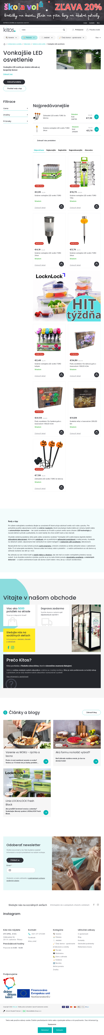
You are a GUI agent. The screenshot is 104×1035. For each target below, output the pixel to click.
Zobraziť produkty (14, 82)
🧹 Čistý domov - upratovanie (64, 944)
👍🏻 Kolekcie (57, 960)
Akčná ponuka (58, 966)
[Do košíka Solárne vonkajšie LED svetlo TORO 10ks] (96, 206)
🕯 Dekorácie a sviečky (61, 947)
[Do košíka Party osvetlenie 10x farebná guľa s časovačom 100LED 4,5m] (61, 432)
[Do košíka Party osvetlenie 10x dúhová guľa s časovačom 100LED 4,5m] (96, 374)
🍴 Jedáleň (57, 940)
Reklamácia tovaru (85, 947)
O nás (85, 23)
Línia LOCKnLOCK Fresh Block (20, 802)
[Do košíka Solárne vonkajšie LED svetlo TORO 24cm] (61, 264)
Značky (55, 970)
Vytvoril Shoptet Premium (13, 1011)
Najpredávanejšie (75, 150)
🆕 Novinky (57, 963)
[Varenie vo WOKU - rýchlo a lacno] (27, 734)
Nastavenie (52, 1024)
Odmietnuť (45, 1030)
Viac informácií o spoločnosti (17, 677)
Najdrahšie (62, 150)
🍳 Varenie (57, 934)
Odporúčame (39, 150)
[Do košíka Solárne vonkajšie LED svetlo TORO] (61, 206)
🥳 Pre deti (57, 950)
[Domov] (4, 44)
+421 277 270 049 (38, 934)
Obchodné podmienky (86, 944)
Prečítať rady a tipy (14, 88)
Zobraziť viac (8, 74)
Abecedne (89, 150)
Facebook (31, 938)
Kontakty (92, 23)
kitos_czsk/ (32, 941)
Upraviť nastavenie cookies (40, 1007)
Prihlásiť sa (15, 860)
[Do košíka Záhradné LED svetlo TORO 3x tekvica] (61, 487)
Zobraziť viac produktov (46, 140)
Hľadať (64, 30)
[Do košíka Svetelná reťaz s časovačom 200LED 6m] (96, 432)
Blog (98, 23)
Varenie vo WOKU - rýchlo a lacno (23, 754)
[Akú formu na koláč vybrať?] (77, 734)
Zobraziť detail (40, 208)
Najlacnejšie (51, 150)
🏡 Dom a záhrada (60, 957)
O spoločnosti (83, 934)
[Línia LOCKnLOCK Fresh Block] (27, 782)
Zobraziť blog (91, 712)
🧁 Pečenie (57, 937)
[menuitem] (11, 38)
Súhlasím (59, 1030)
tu (97, 1020)
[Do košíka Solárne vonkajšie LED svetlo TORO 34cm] (96, 264)
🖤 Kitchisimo (58, 953)
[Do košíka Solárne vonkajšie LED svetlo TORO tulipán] (61, 374)
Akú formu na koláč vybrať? (73, 752)
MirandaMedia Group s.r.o (33, 1011)
